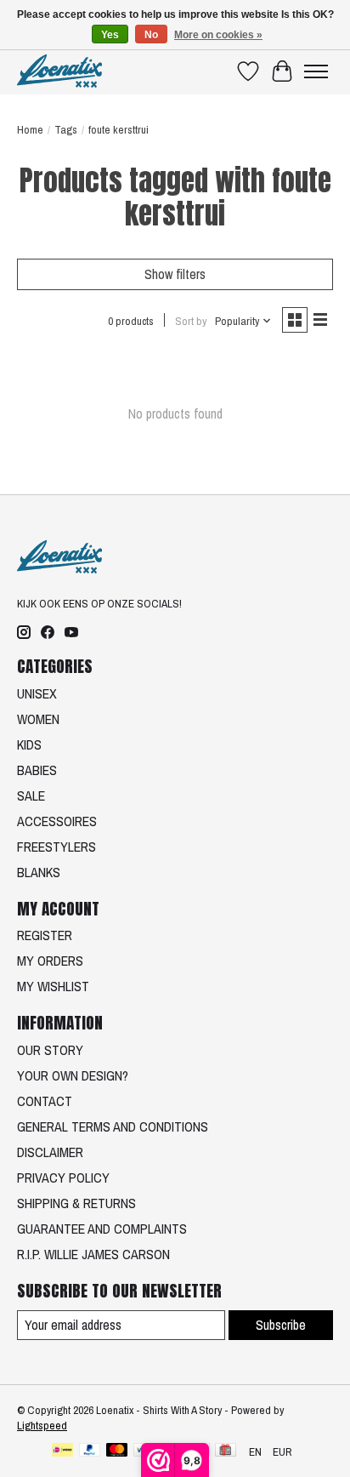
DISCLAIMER (50, 1152)
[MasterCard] (117, 1451)
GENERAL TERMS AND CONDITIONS (112, 1126)
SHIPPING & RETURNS (76, 1203)
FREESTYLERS (56, 846)
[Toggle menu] (316, 71)
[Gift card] (225, 1451)
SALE (31, 795)
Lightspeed (42, 1425)
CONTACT (44, 1101)
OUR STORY (50, 1050)
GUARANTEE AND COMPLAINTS (102, 1228)
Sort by (190, 320)
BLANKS (38, 872)
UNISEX (37, 693)
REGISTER (44, 935)
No (151, 35)
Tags (65, 129)
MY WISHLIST (53, 986)
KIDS (29, 744)
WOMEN (38, 719)
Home (30, 129)
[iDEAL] (62, 1451)
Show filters (175, 274)
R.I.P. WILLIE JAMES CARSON (93, 1254)
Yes (110, 35)
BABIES (37, 770)
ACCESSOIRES (57, 821)
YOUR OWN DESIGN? (72, 1075)
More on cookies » (218, 35)
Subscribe (281, 1324)
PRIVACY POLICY (63, 1177)
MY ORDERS (50, 960)
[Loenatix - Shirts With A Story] (59, 71)
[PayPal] (90, 1451)
